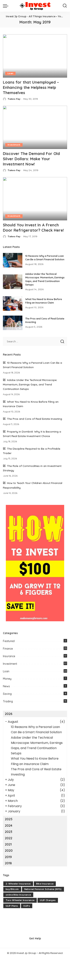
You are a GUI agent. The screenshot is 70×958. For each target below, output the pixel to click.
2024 (8, 825)
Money (7, 678)
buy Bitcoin (12, 889)
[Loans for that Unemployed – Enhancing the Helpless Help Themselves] (35, 56)
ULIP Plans (12, 905)
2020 (9, 850)
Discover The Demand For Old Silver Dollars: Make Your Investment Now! (31, 158)
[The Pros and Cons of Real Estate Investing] (12, 323)
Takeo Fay (14, 99)
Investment (14, 145)
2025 (8, 819)
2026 (8, 714)
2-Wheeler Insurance (18, 883)
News (6, 686)
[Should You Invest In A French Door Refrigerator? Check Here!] (35, 198)
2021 (8, 844)
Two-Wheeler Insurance (20, 900)
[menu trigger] (6, 6)
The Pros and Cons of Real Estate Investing (34, 418)
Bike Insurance (45, 883)
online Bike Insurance (18, 894)
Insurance (9, 656)
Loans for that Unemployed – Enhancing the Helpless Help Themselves (31, 87)
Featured (9, 641)
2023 (8, 832)
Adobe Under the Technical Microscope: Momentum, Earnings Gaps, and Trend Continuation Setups (30, 384)
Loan (10, 73)
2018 (8, 863)
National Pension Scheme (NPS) (43, 889)
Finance (8, 648)
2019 (8, 857)
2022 (8, 838)
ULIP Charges (48, 900)
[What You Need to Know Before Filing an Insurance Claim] (12, 303)
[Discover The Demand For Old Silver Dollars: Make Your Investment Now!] (35, 127)
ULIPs (26, 905)
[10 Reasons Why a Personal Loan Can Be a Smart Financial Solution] (12, 260)
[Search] (64, 6)
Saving (7, 694)
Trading (8, 701)
